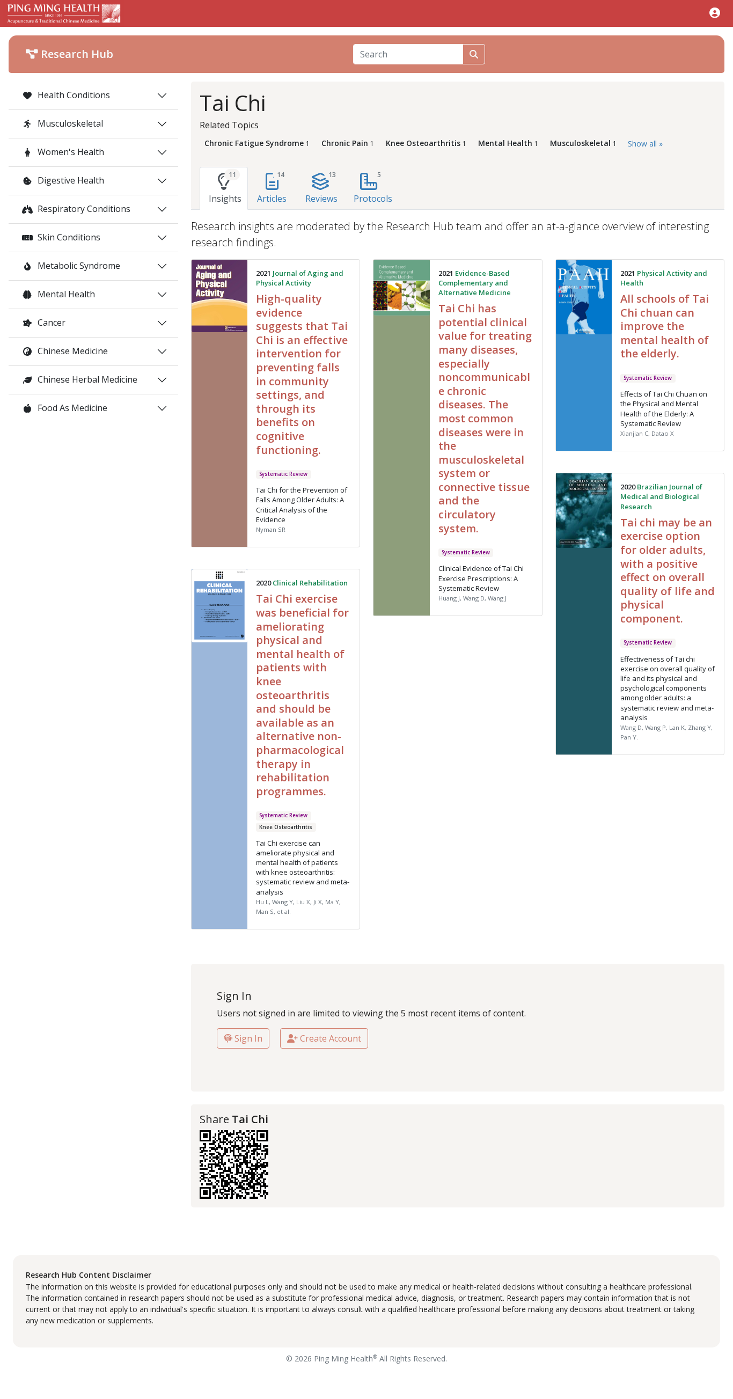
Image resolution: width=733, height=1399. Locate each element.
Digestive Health (69, 180)
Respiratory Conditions (82, 209)
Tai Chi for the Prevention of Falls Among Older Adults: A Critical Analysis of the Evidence (301, 504)
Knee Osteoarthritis (285, 827)
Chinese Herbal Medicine (86, 379)
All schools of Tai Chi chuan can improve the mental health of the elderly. (664, 326)
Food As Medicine (71, 408)
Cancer (50, 322)
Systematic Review (283, 474)
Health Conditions (72, 95)
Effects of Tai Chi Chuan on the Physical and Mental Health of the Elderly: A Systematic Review (663, 408)
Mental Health (65, 294)
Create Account (329, 1038)
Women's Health (69, 152)
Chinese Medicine (71, 351)
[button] (715, 12)
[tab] (224, 188)
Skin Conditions (67, 237)
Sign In (247, 1038)
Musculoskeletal (69, 123)
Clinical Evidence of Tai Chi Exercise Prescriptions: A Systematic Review (481, 577)
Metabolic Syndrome (77, 266)
